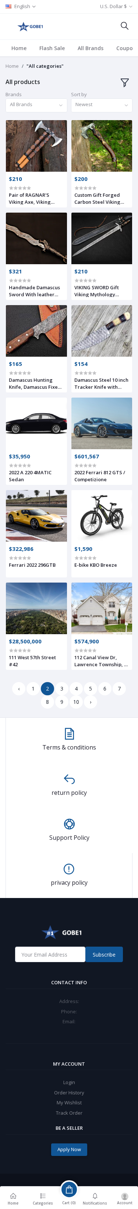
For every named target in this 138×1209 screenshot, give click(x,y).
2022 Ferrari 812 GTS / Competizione (99, 475)
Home (18, 48)
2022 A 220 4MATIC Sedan (30, 475)
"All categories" (45, 66)
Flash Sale (52, 48)
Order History (69, 1092)
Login (69, 1082)
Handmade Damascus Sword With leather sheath (34, 290)
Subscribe (104, 954)
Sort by (79, 94)
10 (76, 701)
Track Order (69, 1113)
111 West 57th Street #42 (32, 660)
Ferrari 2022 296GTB (32, 565)
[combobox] (36, 105)
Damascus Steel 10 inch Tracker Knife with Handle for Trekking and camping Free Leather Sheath (101, 383)
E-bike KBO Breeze (95, 565)
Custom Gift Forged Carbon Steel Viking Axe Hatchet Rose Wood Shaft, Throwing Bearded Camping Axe (100, 198)
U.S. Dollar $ (113, 6)
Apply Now (69, 1149)
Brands (14, 94)
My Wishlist (69, 1102)
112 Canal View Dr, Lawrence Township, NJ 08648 (101, 660)
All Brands (90, 48)
